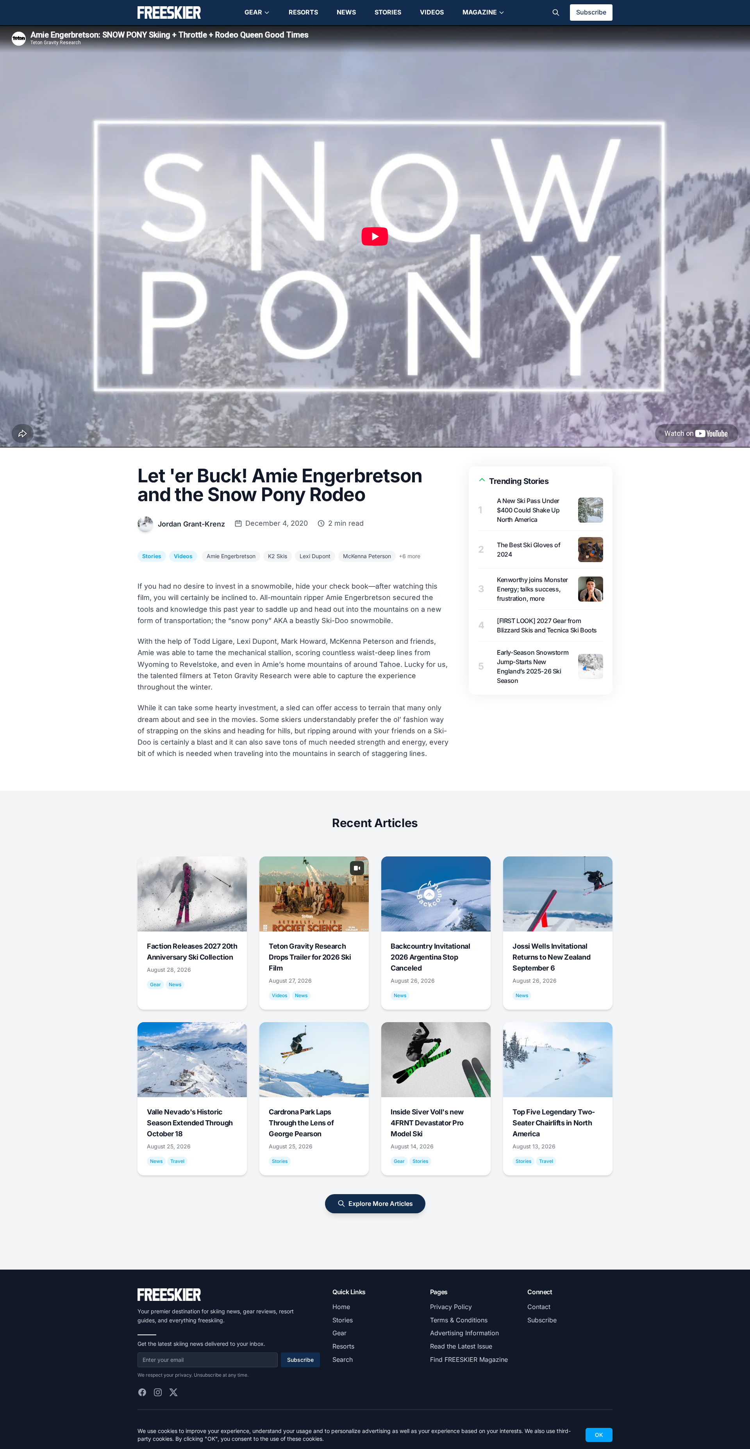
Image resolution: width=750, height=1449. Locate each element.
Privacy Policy (451, 1307)
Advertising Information (464, 1333)
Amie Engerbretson (231, 556)
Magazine (479, 12)
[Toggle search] (556, 12)
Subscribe (591, 12)
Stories (388, 12)
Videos (432, 12)
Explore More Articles (380, 1203)
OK (599, 1434)
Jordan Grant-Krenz (191, 524)
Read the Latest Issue (461, 1346)
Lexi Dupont (315, 556)
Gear (253, 12)
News (346, 12)
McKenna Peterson (367, 556)
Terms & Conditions (459, 1320)
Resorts (303, 12)
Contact (538, 1307)
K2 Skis (277, 556)
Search (342, 1359)
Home (341, 1307)
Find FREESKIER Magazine (469, 1359)
